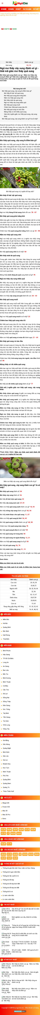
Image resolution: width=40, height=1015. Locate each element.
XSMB (3, 9)
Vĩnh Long (6, 725)
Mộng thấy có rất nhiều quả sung (15, 112)
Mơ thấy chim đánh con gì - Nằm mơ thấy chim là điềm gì (24, 989)
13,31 (9, 858)
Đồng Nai (6, 698)
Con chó (14, 583)
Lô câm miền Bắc (8, 899)
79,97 (15, 830)
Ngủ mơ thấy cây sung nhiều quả (15, 102)
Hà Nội (5, 623)
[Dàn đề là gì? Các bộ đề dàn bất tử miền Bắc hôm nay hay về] (6, 911)
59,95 (9, 830)
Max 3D (5, 811)
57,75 (3, 830)
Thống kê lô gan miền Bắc (11, 872)
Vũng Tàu (6, 729)
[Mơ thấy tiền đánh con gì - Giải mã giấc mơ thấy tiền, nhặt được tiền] (6, 974)
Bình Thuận (7, 682)
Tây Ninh (6, 713)
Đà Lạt (5, 694)
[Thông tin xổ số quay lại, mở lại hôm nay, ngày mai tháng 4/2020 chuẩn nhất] (6, 927)
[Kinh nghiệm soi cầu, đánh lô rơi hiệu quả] (6, 919)
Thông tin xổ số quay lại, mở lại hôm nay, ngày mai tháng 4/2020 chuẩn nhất (25, 926)
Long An (6, 662)
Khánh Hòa (6, 764)
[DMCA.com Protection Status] (20, 1012)
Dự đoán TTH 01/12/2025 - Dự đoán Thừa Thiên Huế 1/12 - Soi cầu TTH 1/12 (24, 943)
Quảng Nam (7, 783)
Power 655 (6, 807)
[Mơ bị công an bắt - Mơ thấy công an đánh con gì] (6, 982)
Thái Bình (6, 639)
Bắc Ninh (6, 631)
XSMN (11, 9)
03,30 (33, 830)
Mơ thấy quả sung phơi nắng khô (15, 96)
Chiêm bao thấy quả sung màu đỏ (15, 107)
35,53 (3, 854)
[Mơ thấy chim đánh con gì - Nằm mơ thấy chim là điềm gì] (6, 991)
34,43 (19, 833)
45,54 (21, 830)
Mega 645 (6, 803)
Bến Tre (5, 674)
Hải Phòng (6, 635)
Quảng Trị (6, 787)
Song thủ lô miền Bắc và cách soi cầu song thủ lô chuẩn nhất (24, 934)
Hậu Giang (6, 654)
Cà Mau (5, 686)
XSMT (18, 9)
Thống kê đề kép (8, 880)
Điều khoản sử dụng (32, 1008)
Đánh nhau (13, 597)
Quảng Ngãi (7, 748)
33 (20, 854)
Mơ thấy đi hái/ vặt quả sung (13, 93)
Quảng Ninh (7, 627)
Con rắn (13, 586)
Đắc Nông (6, 744)
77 (8, 833)
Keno (4, 818)
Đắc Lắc (6, 756)
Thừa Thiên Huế (8, 791)
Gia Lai (5, 760)
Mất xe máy (14, 609)
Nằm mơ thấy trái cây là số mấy (12, 563)
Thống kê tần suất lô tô (11, 876)
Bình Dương (7, 678)
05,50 (13, 833)
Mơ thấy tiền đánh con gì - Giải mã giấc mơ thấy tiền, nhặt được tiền (25, 973)
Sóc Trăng (6, 709)
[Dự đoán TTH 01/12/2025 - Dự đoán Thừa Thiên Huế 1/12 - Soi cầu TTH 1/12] (6, 944)
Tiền (13, 594)
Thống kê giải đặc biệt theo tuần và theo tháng (19, 868)
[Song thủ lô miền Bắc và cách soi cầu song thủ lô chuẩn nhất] (6, 936)
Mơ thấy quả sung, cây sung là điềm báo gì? (17, 91)
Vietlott (8, 797)
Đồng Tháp (7, 701)
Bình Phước (7, 651)
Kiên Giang (6, 705)
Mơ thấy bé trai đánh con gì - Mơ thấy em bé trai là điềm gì (25, 998)
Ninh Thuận (7, 772)
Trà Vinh (6, 721)
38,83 (37, 854)
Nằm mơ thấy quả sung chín (13, 98)
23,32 (3, 858)
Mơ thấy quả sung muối (12, 105)
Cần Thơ (6, 690)
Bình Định (6, 752)
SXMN (15, 29)
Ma (14, 591)
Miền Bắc (6, 619)
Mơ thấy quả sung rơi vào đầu (14, 109)
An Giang (6, 666)
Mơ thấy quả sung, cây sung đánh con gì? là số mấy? (20, 119)
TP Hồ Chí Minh (8, 658)
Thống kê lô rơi (8, 891)
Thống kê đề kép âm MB (11, 888)
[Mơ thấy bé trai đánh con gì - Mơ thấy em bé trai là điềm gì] (6, 999)
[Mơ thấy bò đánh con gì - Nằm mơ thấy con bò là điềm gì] (6, 966)
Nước (13, 600)
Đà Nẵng (6, 740)
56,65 (3, 844)
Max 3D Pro (6, 815)
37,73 (27, 830)
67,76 (9, 844)
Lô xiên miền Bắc (8, 895)
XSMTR (6, 29)
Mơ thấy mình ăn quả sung (13, 100)
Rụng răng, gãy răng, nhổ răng (14, 606)
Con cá (13, 603)
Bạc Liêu (6, 670)
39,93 (25, 854)
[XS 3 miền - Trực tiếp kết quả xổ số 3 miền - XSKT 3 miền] (20, 5)
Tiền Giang (6, 717)
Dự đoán (27, 9)
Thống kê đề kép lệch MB (11, 884)
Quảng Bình (7, 779)
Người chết (13, 589)
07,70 (3, 833)
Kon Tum (6, 768)
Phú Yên (6, 776)
